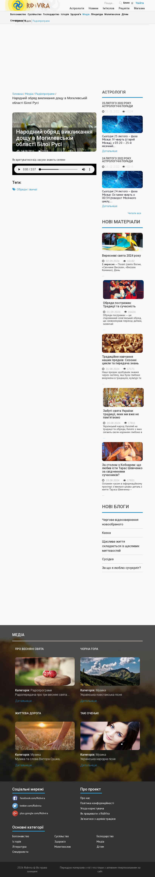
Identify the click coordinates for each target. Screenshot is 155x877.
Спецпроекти (20, 852)
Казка (106, 533)
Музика (19, 21)
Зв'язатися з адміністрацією (98, 819)
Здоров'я (75, 14)
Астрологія (77, 8)
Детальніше (109, 151)
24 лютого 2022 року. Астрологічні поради (117, 160)
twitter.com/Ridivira (30, 805)
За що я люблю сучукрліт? (121, 568)
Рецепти (124, 8)
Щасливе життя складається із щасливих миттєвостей (120, 546)
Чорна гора (89, 649)
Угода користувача (92, 808)
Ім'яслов (108, 8)
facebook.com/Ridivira (32, 798)
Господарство (51, 14)
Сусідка (108, 559)
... (121, 270)
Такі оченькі (89, 713)
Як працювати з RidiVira (95, 813)
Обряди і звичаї (27, 189)
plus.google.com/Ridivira (34, 813)
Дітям (125, 14)
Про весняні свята (29, 649)
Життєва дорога (28, 713)
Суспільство (35, 14)
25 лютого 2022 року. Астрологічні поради (117, 104)
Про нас (85, 798)
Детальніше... (24, 701)
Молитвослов (112, 14)
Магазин (139, 8)
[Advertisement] (77, 57)
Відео (28, 21)
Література (97, 14)
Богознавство (18, 14)
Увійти (140, 3)
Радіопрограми (41, 21)
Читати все (134, 213)
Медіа (85, 14)
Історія (65, 14)
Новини (93, 8)
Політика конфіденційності (97, 803)
